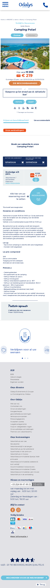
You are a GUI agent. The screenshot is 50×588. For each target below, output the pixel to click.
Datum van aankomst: (13, 158)
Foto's (19, 102)
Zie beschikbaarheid (25, 83)
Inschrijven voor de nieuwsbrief (25, 578)
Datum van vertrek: (33, 158)
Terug (42, 584)
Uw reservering (38, 194)
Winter (31, 35)
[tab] (16, 120)
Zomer (17, 35)
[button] (25, 112)
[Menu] (5, 5)
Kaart (31, 102)
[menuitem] (25, 374)
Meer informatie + (19, 536)
